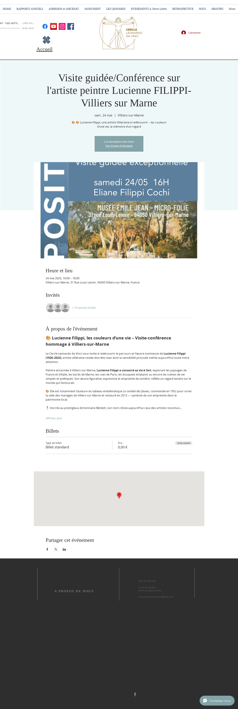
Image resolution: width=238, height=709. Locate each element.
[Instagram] (62, 26)
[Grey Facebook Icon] (135, 694)
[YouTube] (53, 26)
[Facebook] (70, 26)
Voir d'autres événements (119, 145)
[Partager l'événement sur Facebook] (47, 549)
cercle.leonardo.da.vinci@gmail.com (155, 596)
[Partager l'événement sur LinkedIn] (64, 549)
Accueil (44, 49)
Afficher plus (54, 418)
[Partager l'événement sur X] (55, 549)
